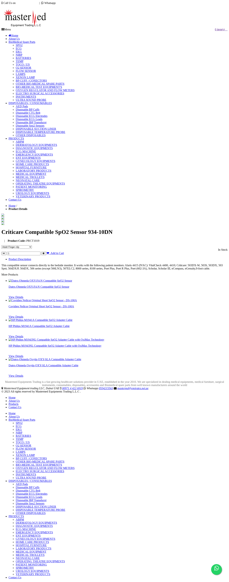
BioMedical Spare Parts (22, 419)
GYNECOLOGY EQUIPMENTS (35, 538)
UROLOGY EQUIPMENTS (32, 571)
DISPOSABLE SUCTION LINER (36, 506)
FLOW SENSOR (26, 448)
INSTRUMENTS (26, 474)
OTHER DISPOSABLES (31, 513)
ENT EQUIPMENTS (28, 535)
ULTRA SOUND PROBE (31, 477)
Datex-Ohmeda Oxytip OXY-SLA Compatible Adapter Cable (43, 365)
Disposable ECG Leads (29, 496)
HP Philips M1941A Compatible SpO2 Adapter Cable (39, 326)
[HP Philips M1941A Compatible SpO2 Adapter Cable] (40, 319)
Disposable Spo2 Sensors (30, 503)
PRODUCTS (16, 516)
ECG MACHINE (26, 529)
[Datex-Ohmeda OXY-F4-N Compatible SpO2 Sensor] (40, 280)
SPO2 (19, 422)
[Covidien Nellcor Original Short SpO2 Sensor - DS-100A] (43, 300)
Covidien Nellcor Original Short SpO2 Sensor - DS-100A (41, 306)
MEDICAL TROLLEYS (30, 554)
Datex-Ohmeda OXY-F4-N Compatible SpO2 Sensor (39, 286)
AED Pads (22, 484)
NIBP (19, 432)
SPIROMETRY (25, 567)
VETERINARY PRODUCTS (33, 574)
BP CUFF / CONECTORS (31, 458)
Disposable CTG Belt (28, 490)
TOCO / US (23, 442)
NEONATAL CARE (28, 558)
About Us (14, 400)
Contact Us (15, 407)
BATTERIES (23, 435)
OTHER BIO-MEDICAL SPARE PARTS (40, 461)
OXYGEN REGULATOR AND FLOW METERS (45, 468)
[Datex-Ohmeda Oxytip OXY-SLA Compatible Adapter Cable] (45, 359)
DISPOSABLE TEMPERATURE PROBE (40, 509)
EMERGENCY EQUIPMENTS (34, 532)
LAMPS (20, 451)
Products (13, 404)
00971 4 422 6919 (26, 2)
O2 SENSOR (23, 445)
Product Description (20, 259)
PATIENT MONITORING (31, 564)
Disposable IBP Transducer (31, 500)
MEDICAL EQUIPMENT (31, 551)
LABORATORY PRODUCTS (33, 548)
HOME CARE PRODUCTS (32, 542)
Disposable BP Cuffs (27, 487)
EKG (19, 429)
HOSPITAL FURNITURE (31, 545)
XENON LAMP (25, 455)
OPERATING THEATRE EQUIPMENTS (40, 561)
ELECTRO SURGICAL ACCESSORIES (40, 471)
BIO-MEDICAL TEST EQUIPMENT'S (39, 464)
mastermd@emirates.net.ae (20, 6)
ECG (19, 426)
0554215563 (63, 2)
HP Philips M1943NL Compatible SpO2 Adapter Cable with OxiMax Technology (55, 345)
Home (12, 205)
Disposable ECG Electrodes (31, 493)
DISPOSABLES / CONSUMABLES (30, 480)
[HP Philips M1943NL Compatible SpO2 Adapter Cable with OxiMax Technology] (56, 339)
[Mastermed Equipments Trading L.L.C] (26, 26)
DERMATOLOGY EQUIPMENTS (36, 522)
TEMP (19, 439)
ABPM (20, 519)
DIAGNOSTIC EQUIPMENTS (34, 525)
